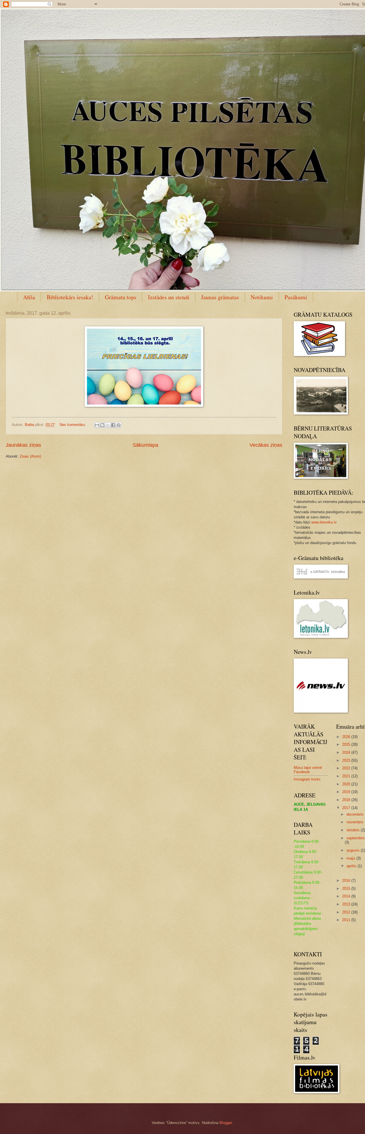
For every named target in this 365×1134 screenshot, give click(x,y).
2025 (346, 744)
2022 (346, 768)
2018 (346, 800)
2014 (346, 896)
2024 (346, 752)
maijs (351, 858)
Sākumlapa (145, 445)
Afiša (29, 297)
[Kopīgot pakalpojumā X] (108, 425)
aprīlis (352, 866)
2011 (346, 920)
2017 (346, 808)
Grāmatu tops (120, 297)
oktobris (353, 830)
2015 (346, 888)
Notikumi (262, 297)
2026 (346, 737)
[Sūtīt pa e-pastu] (97, 425)
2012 (346, 912)
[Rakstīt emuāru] (102, 425)
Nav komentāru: (73, 425)
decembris (355, 814)
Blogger (226, 1123)
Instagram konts (307, 779)
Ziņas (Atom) (30, 456)
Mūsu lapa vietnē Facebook (308, 769)
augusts (353, 850)
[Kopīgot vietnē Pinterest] (118, 425)
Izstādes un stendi (168, 297)
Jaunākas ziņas (23, 445)
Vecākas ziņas (266, 445)
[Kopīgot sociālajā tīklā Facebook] (113, 425)
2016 (346, 880)
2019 (346, 792)
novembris (355, 822)
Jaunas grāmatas (220, 297)
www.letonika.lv (324, 522)
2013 (346, 904)
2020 (346, 784)
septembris (355, 838)
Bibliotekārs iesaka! (70, 297)
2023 (346, 760)
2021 (346, 776)
